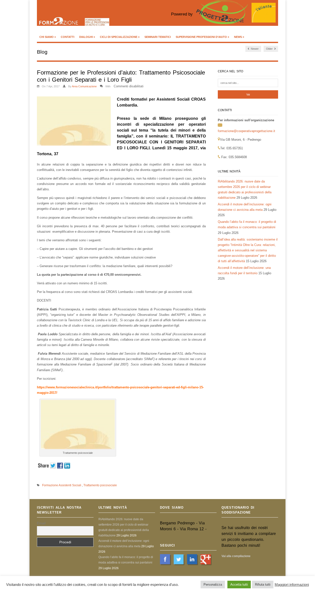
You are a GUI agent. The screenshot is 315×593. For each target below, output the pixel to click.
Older (269, 48)
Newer (254, 48)
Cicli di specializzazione (120, 36)
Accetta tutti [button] (239, 584)
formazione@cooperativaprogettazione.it (246, 131)
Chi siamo (47, 36)
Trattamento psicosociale (100, 485)
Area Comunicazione (84, 86)
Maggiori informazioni (292, 585)
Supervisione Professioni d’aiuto (202, 36)
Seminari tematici (157, 36)
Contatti (67, 36)
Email (41, 523)
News (239, 36)
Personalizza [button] (213, 584)
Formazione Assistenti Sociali (61, 485)
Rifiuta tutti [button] (262, 584)
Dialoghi (87, 36)
